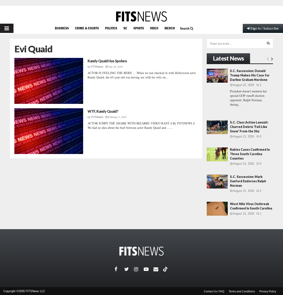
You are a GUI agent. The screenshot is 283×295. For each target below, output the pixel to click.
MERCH (169, 28)
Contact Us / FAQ (214, 291)
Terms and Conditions (242, 291)
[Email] (158, 269)
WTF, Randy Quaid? (103, 111)
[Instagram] (139, 269)
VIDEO (154, 28)
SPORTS (138, 28)
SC (125, 28)
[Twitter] (129, 269)
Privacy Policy (267, 291)
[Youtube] (148, 269)
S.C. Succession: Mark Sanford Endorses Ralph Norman (248, 181)
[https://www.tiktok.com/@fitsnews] (165, 269)
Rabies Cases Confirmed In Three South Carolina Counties (250, 154)
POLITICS (111, 28)
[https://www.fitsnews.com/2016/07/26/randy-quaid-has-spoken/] (48, 81)
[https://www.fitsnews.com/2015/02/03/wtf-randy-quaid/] (48, 131)
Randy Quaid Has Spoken (107, 61)
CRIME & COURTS (87, 28)
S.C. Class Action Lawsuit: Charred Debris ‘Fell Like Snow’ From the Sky (249, 126)
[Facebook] (119, 269)
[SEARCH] (268, 43)
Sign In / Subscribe (265, 28)
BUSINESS (62, 28)
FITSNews (97, 66)
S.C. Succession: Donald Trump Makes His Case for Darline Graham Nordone (250, 75)
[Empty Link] (268, 59)
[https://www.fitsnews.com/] (141, 16)
